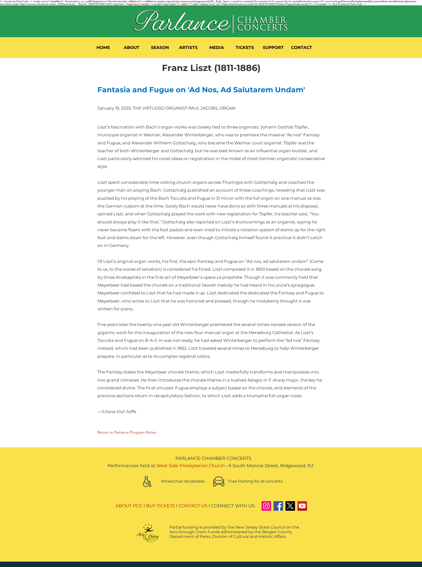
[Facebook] (278, 506)
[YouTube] (302, 506)
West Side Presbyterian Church (190, 465)
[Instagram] (266, 506)
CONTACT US (193, 506)
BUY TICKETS (160, 506)
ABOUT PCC (129, 506)
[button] (131, 47)
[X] (290, 506)
